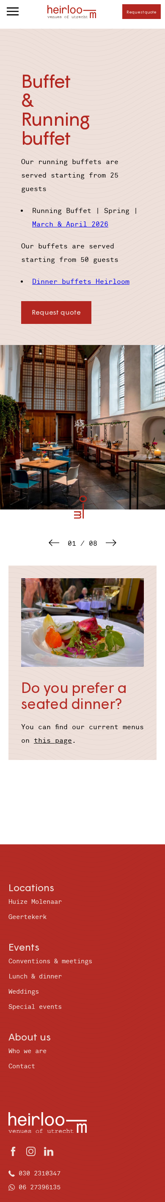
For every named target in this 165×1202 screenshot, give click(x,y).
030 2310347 (39, 1174)
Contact (21, 1066)
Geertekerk (27, 917)
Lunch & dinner (35, 977)
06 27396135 (39, 1187)
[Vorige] (54, 544)
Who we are (27, 1051)
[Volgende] (111, 544)
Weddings (23, 992)
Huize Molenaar (35, 902)
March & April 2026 (70, 224)
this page (53, 740)
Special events (35, 1007)
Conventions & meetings (50, 961)
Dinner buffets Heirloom (80, 282)
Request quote (141, 11)
